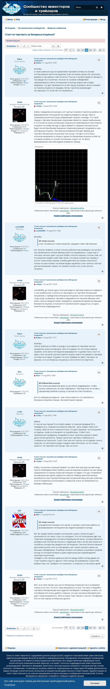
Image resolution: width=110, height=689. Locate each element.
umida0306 (19, 227)
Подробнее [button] (9, 685)
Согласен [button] (95, 683)
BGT (19, 511)
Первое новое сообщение (41, 50)
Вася (19, 372)
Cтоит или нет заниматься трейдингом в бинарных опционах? (55, 60)
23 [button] (78, 50)
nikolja (19, 102)
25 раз (25, 435)
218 (24, 249)
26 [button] (90, 50)
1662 (24, 81)
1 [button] (73, 50)
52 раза (26, 534)
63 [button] (100, 50)
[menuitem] (17, 19)
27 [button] (95, 50)
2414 (24, 532)
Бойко (19, 59)
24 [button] (83, 50)
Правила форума (13, 40)
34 (24, 393)
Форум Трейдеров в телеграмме (68, 215)
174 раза (26, 129)
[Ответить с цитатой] (99, 59)
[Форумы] (11, 8)
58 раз (25, 83)
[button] (66, 50)
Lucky (19, 411)
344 (24, 433)
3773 (24, 127)
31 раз (25, 250)
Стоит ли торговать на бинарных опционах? (30, 34)
